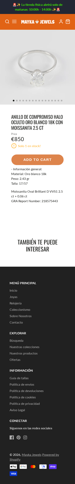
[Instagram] (25, 437)
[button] (13, 100)
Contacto (16, 322)
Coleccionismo (20, 309)
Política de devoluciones (27, 391)
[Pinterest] (18, 437)
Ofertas (15, 359)
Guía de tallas (19, 378)
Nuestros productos (24, 353)
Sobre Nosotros (21, 316)
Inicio (13, 290)
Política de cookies (23, 397)
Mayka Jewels (31, 454)
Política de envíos (22, 384)
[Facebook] (12, 437)
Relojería (16, 303)
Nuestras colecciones (24, 347)
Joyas (13, 297)
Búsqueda (16, 340)
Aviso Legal (17, 410)
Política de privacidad (25, 403)
